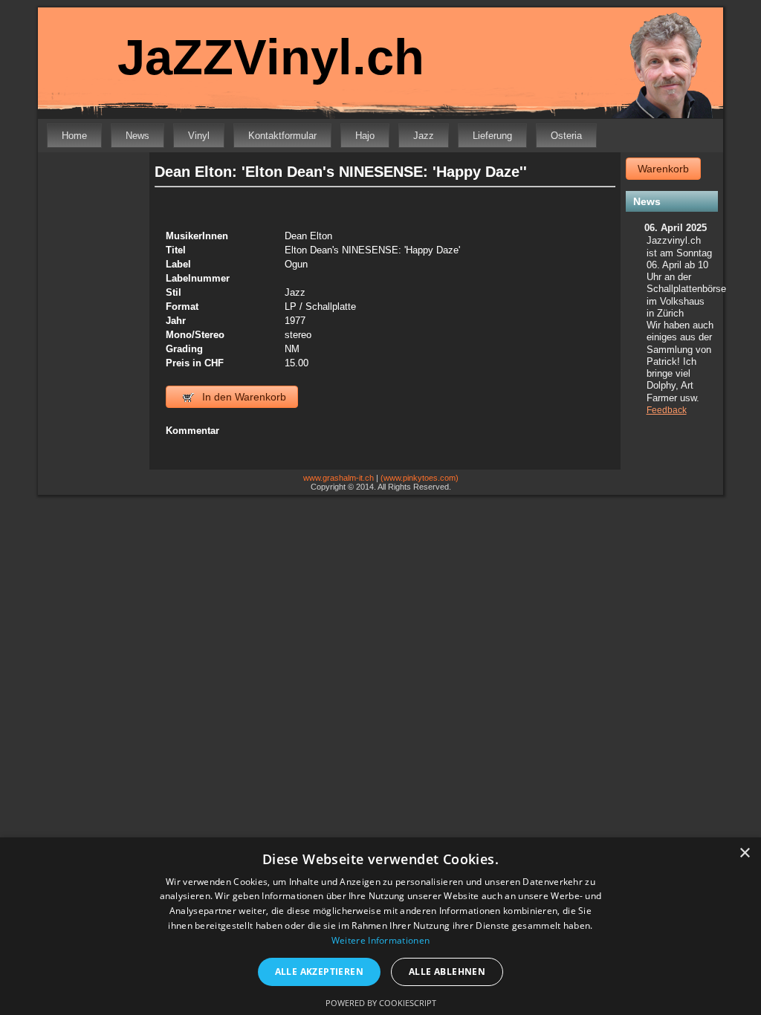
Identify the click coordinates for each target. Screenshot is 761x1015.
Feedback (667, 410)
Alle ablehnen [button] (447, 971)
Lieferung (492, 135)
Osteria (566, 135)
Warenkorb (663, 169)
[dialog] (380, 926)
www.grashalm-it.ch (338, 477)
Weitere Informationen (380, 940)
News (137, 135)
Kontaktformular (282, 135)
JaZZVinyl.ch (270, 57)
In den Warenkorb (242, 397)
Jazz (423, 135)
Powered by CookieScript (381, 1002)
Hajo (365, 135)
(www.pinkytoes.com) (419, 477)
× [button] (744, 853)
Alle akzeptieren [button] (319, 971)
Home (74, 135)
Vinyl (199, 135)
